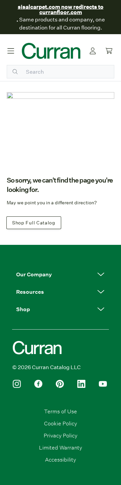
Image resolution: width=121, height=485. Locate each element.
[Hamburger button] (11, 51)
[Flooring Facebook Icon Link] (38, 384)
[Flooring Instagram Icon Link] (17, 384)
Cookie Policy (60, 423)
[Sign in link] (92, 51)
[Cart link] (109, 51)
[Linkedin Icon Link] (81, 384)
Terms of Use (60, 411)
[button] (60, 274)
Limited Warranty (60, 447)
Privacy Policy (60, 435)
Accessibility (60, 459)
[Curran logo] (51, 51)
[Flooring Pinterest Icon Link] (60, 384)
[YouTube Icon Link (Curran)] (103, 384)
